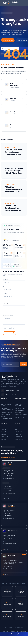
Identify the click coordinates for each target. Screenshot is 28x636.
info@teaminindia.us (9, 518)
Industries (3, 434)
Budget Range (7, 300)
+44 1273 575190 (8, 475)
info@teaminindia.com (9, 568)
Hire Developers (19, 439)
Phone (5, 293)
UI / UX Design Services (6, 418)
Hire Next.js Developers (21, 414)
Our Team (3, 431)
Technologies (18, 436)
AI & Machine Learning (6, 412)
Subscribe (23, 364)
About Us (3, 429)
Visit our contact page (7, 457)
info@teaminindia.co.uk (9, 478)
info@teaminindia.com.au (10, 543)
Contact (3, 439)
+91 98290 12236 (8, 566)
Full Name (5, 279)
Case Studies (4, 436)
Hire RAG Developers (20, 408)
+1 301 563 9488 (8, 515)
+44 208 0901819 (8, 490)
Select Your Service (8, 308)
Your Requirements (8, 315)
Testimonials (18, 434)
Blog (16, 429)
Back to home (9, 40)
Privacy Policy (19, 326)
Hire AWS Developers (20, 417)
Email (4, 286)
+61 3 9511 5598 (7, 541)
